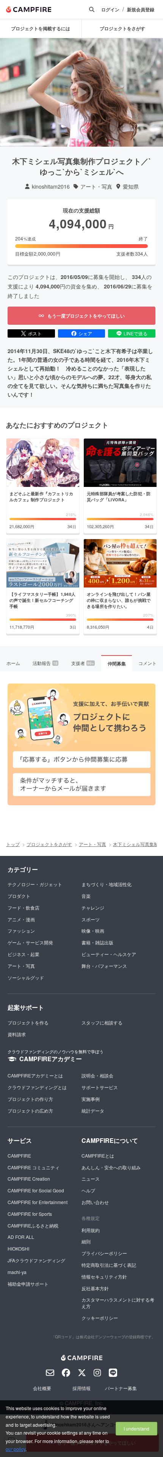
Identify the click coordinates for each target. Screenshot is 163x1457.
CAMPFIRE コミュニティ (34, 1167)
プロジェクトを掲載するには (40, 28)
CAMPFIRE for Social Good (36, 1190)
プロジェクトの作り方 (30, 1099)
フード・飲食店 (23, 907)
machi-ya (17, 1272)
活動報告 (45, 663)
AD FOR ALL (21, 1237)
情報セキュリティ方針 (104, 1276)
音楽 (86, 896)
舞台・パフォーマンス (104, 966)
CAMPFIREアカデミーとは (35, 1075)
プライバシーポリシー (104, 1253)
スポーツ (91, 919)
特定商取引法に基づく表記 (109, 1265)
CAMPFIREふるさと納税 (33, 1225)
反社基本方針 (95, 1288)
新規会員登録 (140, 9)
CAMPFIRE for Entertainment (37, 1202)
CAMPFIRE (19, 1155)
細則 (86, 1241)
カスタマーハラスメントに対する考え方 (118, 1302)
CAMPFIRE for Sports (30, 1214)
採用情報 (81, 1388)
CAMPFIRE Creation (29, 1178)
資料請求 (17, 1034)
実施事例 (91, 1099)
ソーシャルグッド (26, 977)
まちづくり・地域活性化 (107, 884)
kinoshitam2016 (51, 186)
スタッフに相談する (102, 1022)
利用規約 (91, 1230)
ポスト (35, 333)
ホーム (13, 663)
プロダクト (19, 896)
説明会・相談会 (97, 1075)
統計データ (93, 1110)
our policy (15, 1449)
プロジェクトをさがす (49, 844)
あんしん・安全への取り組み (111, 1167)
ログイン (110, 9)
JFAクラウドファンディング (36, 1260)
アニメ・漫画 (21, 919)
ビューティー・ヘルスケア (109, 954)
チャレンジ (93, 907)
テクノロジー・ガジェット (35, 884)
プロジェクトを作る (28, 1022)
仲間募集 (117, 663)
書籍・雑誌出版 (97, 942)
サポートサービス (100, 1087)
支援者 (82, 663)
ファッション (21, 930)
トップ (13, 844)
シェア (85, 333)
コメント (147, 663)
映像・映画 (93, 930)
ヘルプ (88, 1190)
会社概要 (42, 1388)
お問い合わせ (95, 1202)
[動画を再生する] (81, 92)
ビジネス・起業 (23, 954)
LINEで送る (135, 333)
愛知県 (131, 186)
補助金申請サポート (28, 1283)
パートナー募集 (121, 1388)
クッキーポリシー (100, 1317)
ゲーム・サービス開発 (30, 942)
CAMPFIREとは (98, 1155)
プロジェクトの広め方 (30, 1110)
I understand (136, 1428)
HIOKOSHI (18, 1248)
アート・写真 (96, 186)
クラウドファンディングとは (37, 1087)
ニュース (91, 1178)
